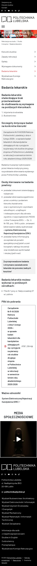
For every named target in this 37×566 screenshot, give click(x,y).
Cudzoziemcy (8, 541)
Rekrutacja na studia (9, 41)
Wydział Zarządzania (11, 523)
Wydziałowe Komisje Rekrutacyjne (17, 548)
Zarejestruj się (7, 2)
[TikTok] (19, 10)
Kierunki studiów (7, 5)
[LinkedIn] (15, 10)
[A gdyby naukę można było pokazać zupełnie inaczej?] (18, 439)
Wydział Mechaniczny (11, 513)
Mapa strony (17, 560)
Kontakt (4, 8)
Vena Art (4, 563)
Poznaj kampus (8, 545)
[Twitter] (5, 10)
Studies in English (10, 537)
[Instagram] (12, 10)
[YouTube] (9, 10)
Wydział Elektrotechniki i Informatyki (18, 502)
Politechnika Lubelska (14, 558)
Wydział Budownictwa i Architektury (18, 498)
